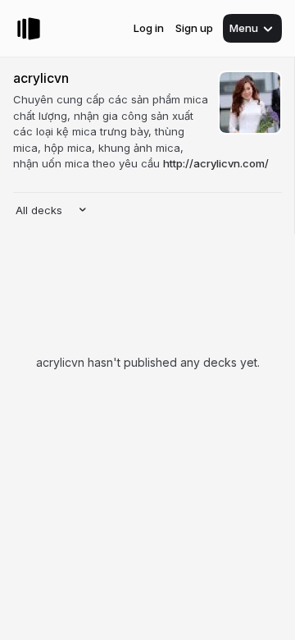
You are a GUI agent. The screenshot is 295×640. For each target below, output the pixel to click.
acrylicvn (41, 78)
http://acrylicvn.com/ (216, 163)
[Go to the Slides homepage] (28, 28)
